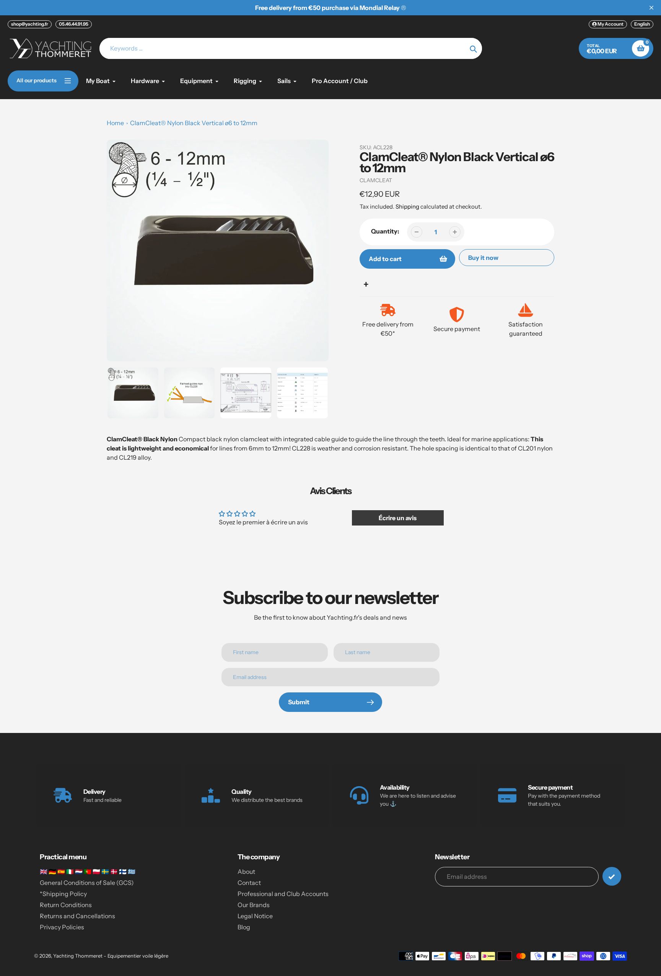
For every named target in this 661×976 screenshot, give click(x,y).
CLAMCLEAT (376, 180)
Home (115, 123)
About (246, 871)
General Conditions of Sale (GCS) (87, 882)
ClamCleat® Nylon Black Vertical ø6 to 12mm (193, 123)
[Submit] (611, 876)
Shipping (407, 206)
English (642, 24)
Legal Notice (255, 916)
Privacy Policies (62, 927)
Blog (244, 927)
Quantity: (385, 231)
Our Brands (254, 905)
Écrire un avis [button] (398, 518)
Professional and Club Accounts (283, 894)
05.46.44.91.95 (73, 24)
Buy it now (483, 257)
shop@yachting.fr (29, 24)
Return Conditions (66, 905)
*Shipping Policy (63, 894)
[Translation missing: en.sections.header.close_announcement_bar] (651, 7)
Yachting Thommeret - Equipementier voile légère (110, 956)
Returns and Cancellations (77, 916)
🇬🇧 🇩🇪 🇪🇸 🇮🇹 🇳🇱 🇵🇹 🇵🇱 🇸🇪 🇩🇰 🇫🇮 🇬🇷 (87, 871)
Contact (249, 882)
